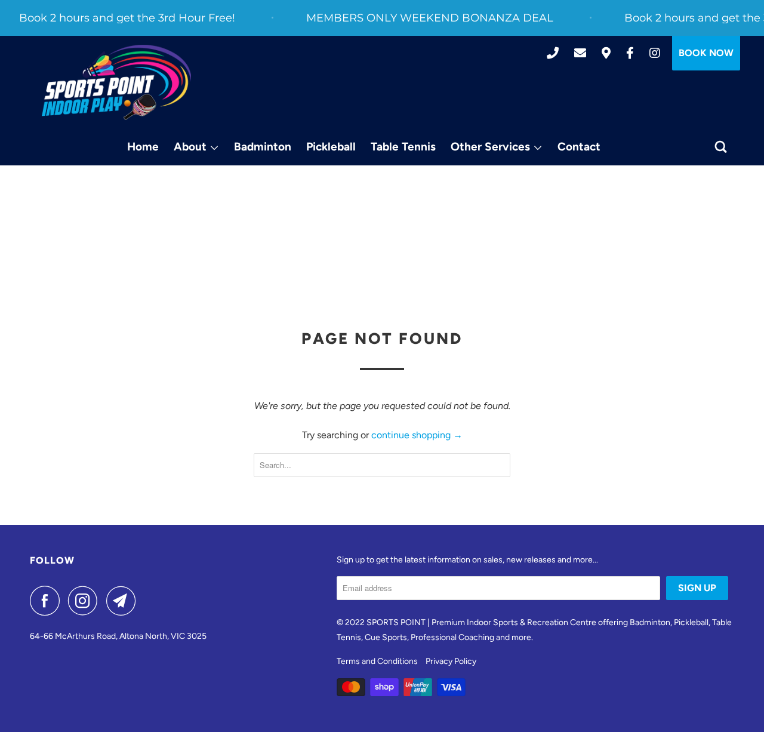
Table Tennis (403, 146)
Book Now (706, 53)
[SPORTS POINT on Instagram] (86, 601)
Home (143, 146)
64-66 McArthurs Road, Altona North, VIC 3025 (118, 636)
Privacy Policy (451, 661)
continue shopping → (417, 435)
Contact (578, 146)
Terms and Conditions (377, 661)
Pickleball (331, 146)
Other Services (492, 146)
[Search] (722, 147)
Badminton (262, 146)
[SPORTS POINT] (116, 83)
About (192, 146)
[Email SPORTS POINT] (124, 601)
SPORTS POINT (396, 622)
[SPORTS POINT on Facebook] (48, 601)
